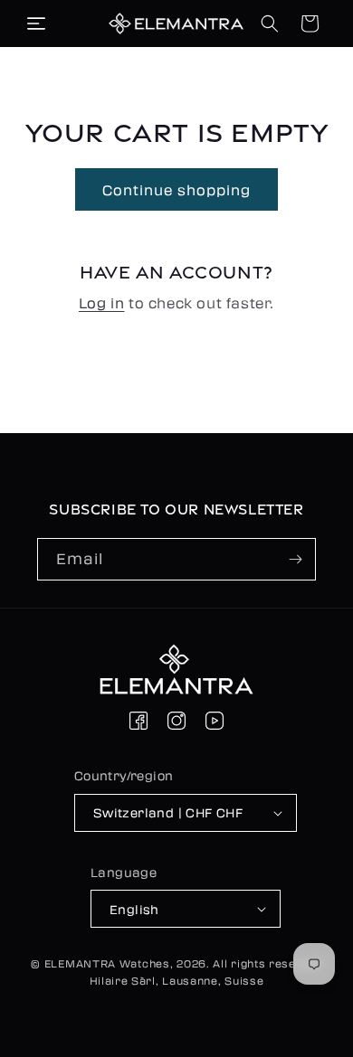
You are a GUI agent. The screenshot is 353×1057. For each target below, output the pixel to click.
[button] (36, 23)
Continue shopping (176, 190)
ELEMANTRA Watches (107, 963)
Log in (102, 303)
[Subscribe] (295, 559)
